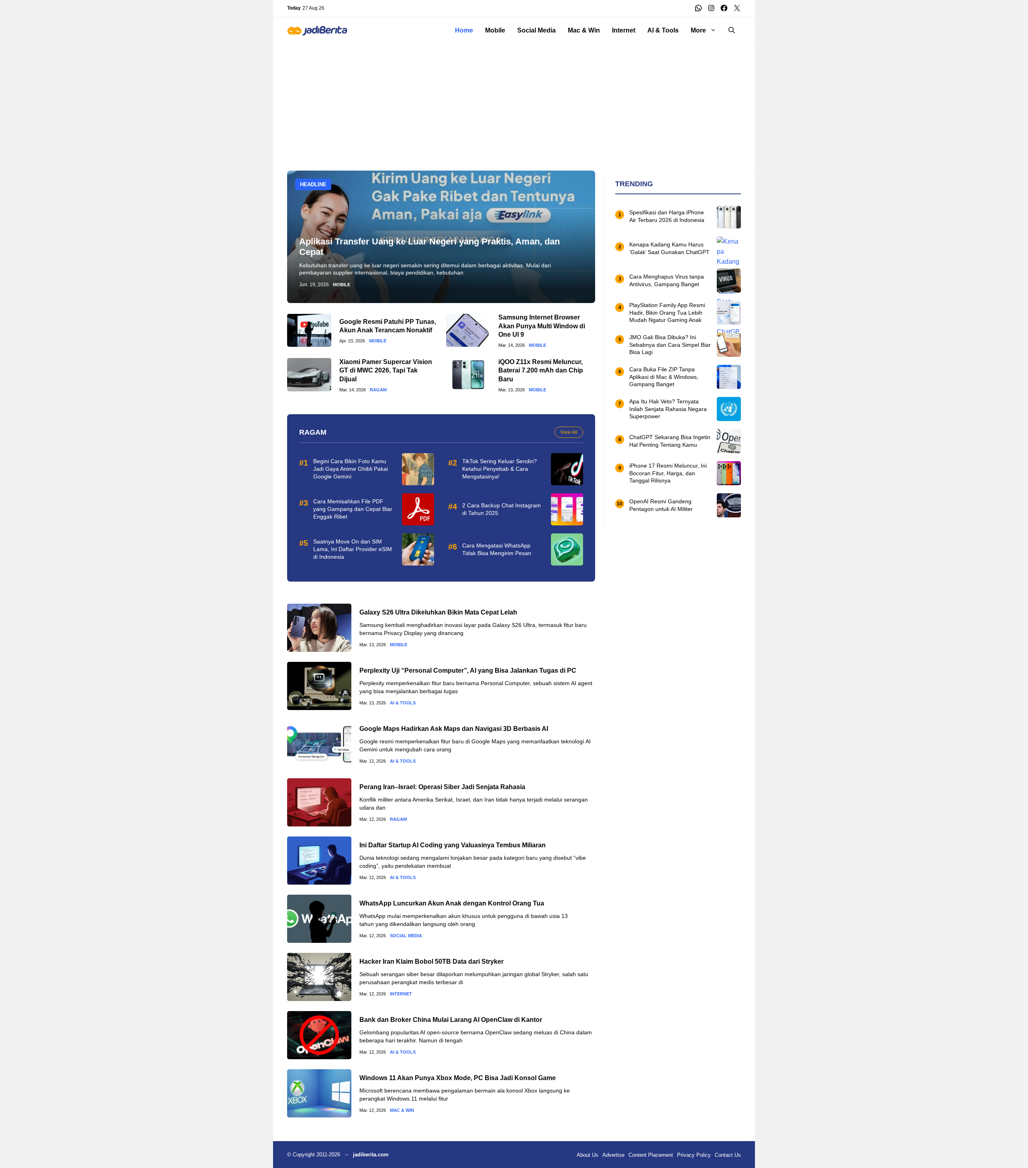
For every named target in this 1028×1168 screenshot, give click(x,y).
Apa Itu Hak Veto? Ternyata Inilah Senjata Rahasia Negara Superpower (668, 409)
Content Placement (650, 1155)
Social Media (536, 30)
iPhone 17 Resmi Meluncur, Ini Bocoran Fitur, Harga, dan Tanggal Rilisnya (668, 473)
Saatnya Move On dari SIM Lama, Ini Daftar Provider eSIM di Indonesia (352, 549)
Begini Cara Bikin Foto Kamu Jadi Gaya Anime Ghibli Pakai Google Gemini (350, 469)
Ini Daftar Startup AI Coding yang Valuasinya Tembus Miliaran (452, 845)
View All (568, 432)
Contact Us (728, 1155)
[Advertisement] (514, 101)
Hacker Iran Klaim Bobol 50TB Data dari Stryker (431, 961)
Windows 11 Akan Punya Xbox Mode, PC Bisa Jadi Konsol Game (457, 1077)
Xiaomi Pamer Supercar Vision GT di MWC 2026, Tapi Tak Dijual (385, 370)
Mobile (495, 30)
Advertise (613, 1155)
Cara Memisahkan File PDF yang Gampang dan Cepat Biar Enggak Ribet (352, 509)
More (698, 30)
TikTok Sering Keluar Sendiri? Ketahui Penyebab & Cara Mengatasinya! (499, 469)
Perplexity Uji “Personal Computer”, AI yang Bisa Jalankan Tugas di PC (467, 670)
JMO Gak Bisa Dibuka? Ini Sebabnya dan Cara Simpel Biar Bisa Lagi (670, 345)
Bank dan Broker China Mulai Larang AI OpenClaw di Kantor (450, 1019)
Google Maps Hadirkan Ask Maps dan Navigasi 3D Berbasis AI (453, 728)
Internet (623, 30)
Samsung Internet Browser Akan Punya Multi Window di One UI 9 (541, 326)
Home (464, 30)
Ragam (378, 390)
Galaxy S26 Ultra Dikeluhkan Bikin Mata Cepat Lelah (438, 612)
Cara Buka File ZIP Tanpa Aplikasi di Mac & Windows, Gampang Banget (663, 377)
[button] (731, 30)
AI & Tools (663, 30)
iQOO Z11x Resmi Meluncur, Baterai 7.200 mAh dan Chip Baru (540, 370)
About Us (587, 1155)
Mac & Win (584, 30)
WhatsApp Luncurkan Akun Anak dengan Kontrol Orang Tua (451, 903)
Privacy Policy (694, 1155)
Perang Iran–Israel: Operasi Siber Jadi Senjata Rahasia (442, 786)
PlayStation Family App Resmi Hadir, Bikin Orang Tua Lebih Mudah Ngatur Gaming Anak (667, 313)
